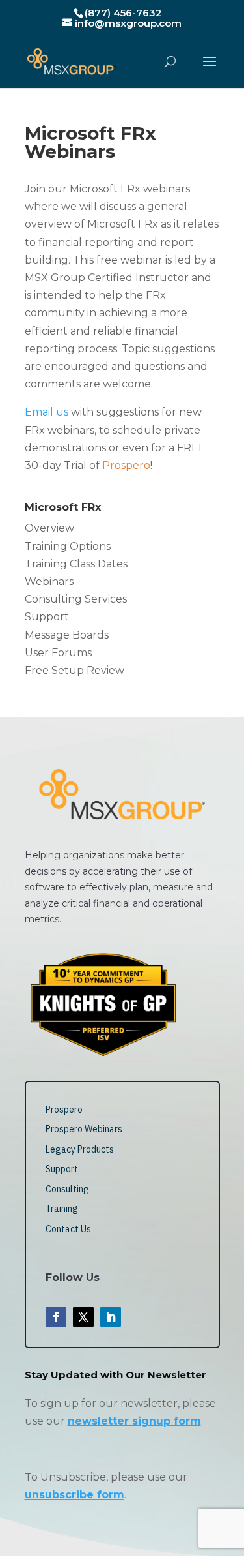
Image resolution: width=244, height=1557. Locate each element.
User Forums (58, 652)
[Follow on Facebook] (56, 1317)
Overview (49, 528)
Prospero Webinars (84, 1129)
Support (47, 617)
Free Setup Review (74, 670)
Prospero (64, 1109)
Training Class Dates (76, 564)
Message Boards (67, 635)
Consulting (67, 1189)
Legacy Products (80, 1149)
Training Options (68, 546)
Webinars (49, 581)
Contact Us (68, 1229)
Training (62, 1209)
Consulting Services (76, 599)
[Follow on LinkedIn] (110, 1317)
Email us (46, 412)
